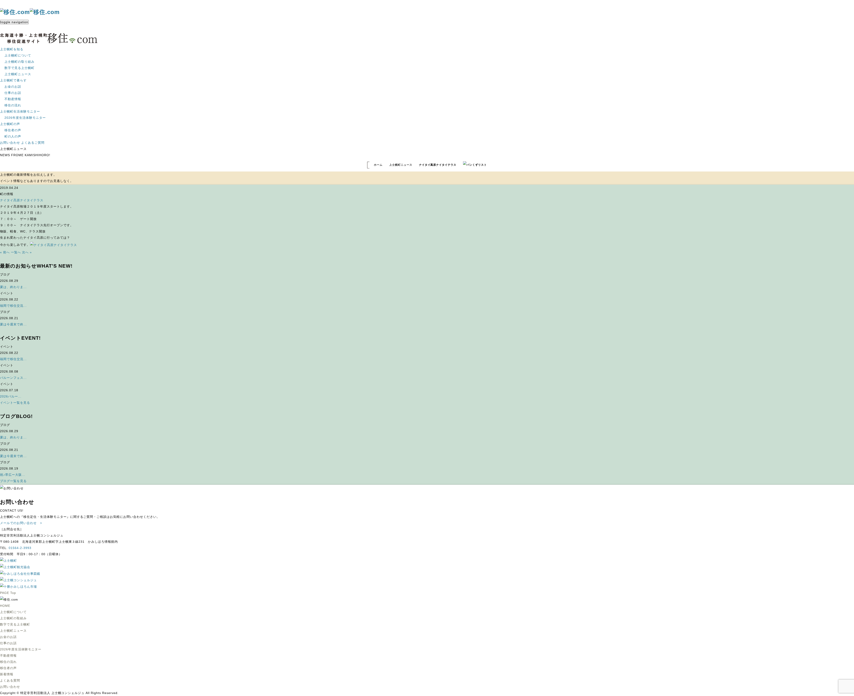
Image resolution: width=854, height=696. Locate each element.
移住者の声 (12, 130)
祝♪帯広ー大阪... (12, 474)
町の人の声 (12, 136)
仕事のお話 (12, 93)
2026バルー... (10, 396)
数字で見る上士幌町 (19, 68)
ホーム (378, 164)
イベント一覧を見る (15, 402)
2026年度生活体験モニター (25, 117)
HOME (5, 605)
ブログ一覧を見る (13, 481)
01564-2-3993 (20, 548)
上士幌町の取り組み (19, 61)
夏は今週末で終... (13, 324)
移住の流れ (12, 105)
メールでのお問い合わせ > (21, 523)
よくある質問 (10, 680)
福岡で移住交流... (13, 305)
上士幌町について (17, 55)
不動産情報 (12, 99)
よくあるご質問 (32, 142)
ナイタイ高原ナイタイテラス (21, 200)
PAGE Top (8, 593)
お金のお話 (12, 86)
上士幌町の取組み (13, 618)
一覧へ (16, 252)
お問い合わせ (10, 142)
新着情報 (6, 674)
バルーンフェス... (13, 377)
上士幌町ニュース (17, 74)
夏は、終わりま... (13, 287)
